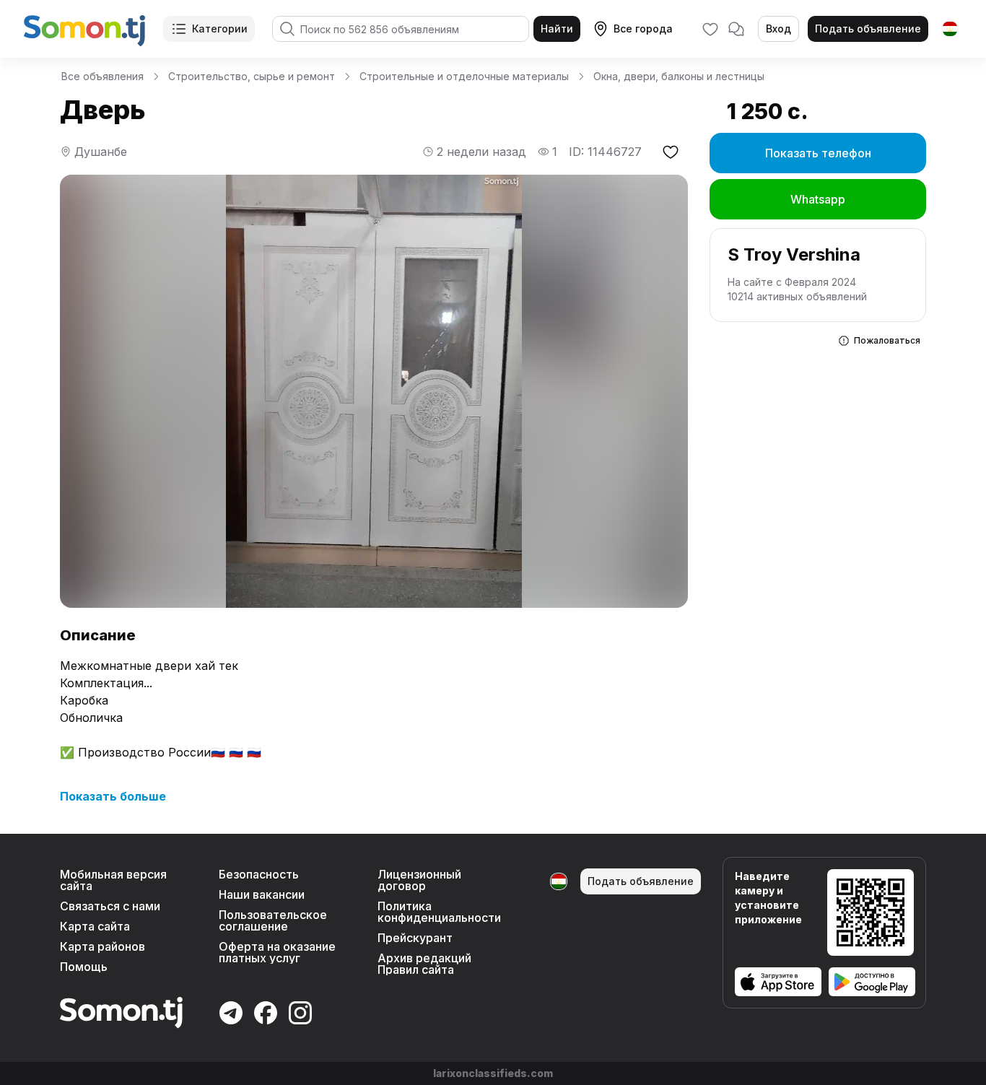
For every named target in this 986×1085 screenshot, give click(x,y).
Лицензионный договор (419, 880)
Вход (778, 28)
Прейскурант (415, 938)
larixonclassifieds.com (493, 1073)
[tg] (950, 29)
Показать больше (113, 796)
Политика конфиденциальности (439, 911)
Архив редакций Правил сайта (424, 963)
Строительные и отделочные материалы (464, 76)
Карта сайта (95, 926)
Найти (557, 28)
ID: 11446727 (605, 151)
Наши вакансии (262, 894)
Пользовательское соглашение (273, 920)
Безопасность (259, 874)
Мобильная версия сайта (113, 880)
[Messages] (736, 29)
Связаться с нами (110, 906)
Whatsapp (817, 199)
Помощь (84, 966)
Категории (220, 28)
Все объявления (102, 76)
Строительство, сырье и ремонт (251, 76)
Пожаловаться (887, 340)
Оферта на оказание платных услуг (277, 952)
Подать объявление (868, 28)
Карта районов (102, 946)
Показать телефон (818, 153)
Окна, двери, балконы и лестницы (678, 76)
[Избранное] (710, 29)
